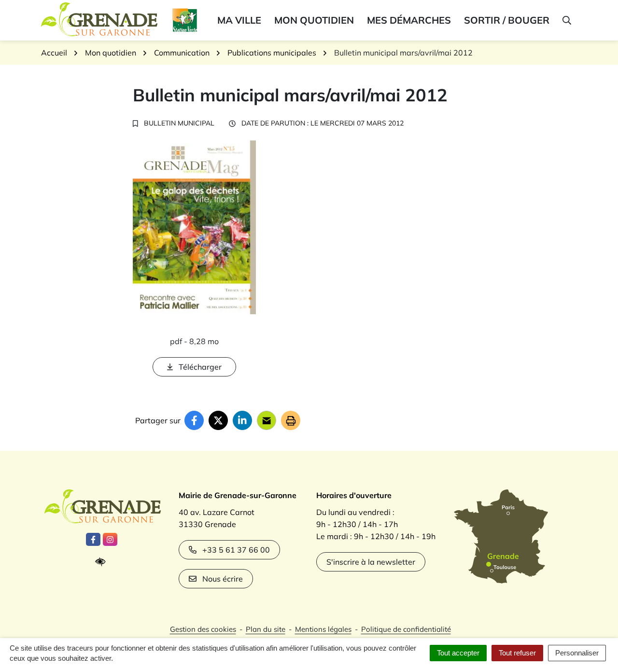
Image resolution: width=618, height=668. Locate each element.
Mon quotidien (314, 20)
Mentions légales (323, 629)
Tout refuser (517, 653)
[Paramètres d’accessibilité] (102, 562)
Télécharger (200, 367)
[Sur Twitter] (218, 420)
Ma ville (239, 20)
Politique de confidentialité (406, 629)
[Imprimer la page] (290, 420)
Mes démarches (409, 20)
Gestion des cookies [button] (203, 629)
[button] (566, 20)
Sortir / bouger (506, 20)
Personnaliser (577, 653)
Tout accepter (458, 653)
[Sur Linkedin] (242, 420)
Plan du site (265, 629)
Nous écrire (222, 579)
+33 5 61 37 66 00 (236, 550)
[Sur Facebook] (194, 420)
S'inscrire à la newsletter (370, 562)
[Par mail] (266, 420)
